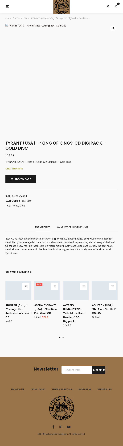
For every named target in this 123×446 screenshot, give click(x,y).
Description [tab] (42, 226)
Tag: (8, 205)
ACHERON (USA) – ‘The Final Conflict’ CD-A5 (104, 309)
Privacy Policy (38, 389)
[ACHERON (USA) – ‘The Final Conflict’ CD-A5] (105, 290)
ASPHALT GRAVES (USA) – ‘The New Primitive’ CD (45, 309)
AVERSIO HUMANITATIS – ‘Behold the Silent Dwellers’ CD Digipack (74, 313)
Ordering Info (105, 389)
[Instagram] (60, 427)
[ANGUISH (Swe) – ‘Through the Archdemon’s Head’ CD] (18, 290)
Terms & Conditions (62, 389)
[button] (113, 28)
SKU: (8, 196)
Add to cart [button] (25, 286)
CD (23, 201)
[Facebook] (53, 427)
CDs (29, 201)
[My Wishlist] (116, 6)
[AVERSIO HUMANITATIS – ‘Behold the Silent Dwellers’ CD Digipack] (76, 290)
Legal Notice (17, 389)
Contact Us (85, 389)
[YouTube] (69, 427)
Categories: (12, 200)
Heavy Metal (19, 205)
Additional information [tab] (72, 226)
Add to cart (23, 179)
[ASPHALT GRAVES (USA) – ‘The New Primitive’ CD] (47, 290)
